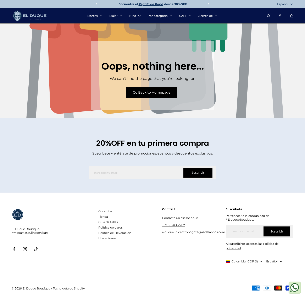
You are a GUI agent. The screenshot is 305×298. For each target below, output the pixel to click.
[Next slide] (208, 4)
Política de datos (110, 227)
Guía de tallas (108, 222)
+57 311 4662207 (173, 225)
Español (282, 4)
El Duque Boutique (36, 288)
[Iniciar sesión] (280, 15)
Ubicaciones (107, 238)
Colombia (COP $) (245, 261)
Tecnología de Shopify (69, 288)
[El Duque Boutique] (30, 16)
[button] (291, 15)
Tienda (103, 217)
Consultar (105, 211)
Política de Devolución (114, 233)
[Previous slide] (96, 4)
